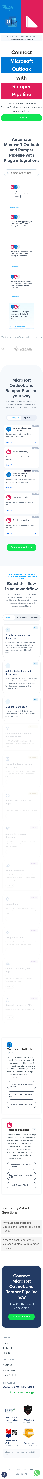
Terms (32, 1469)
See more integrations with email (20, 1095)
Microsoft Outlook (18, 36)
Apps (7, 36)
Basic (8, 618)
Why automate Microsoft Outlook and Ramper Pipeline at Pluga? (21, 1226)
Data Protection (11, 1375)
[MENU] (40, 8)
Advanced (34, 618)
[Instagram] (22, 1474)
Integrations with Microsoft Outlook (21, 1085)
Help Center (9, 1370)
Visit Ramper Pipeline (21, 1185)
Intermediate (21, 618)
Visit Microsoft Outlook (21, 1105)
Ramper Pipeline (31, 36)
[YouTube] (17, 1474)
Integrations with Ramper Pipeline (20, 1166)
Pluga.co (8, 8)
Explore (10, 782)
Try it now (21, 117)
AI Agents (8, 1348)
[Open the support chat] (4, 1475)
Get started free (21, 1317)
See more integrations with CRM (20, 1176)
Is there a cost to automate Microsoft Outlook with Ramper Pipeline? (20, 1244)
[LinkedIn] (26, 1474)
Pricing (6, 1353)
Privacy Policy (22, 1469)
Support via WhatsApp (23, 1392)
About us (7, 1365)
